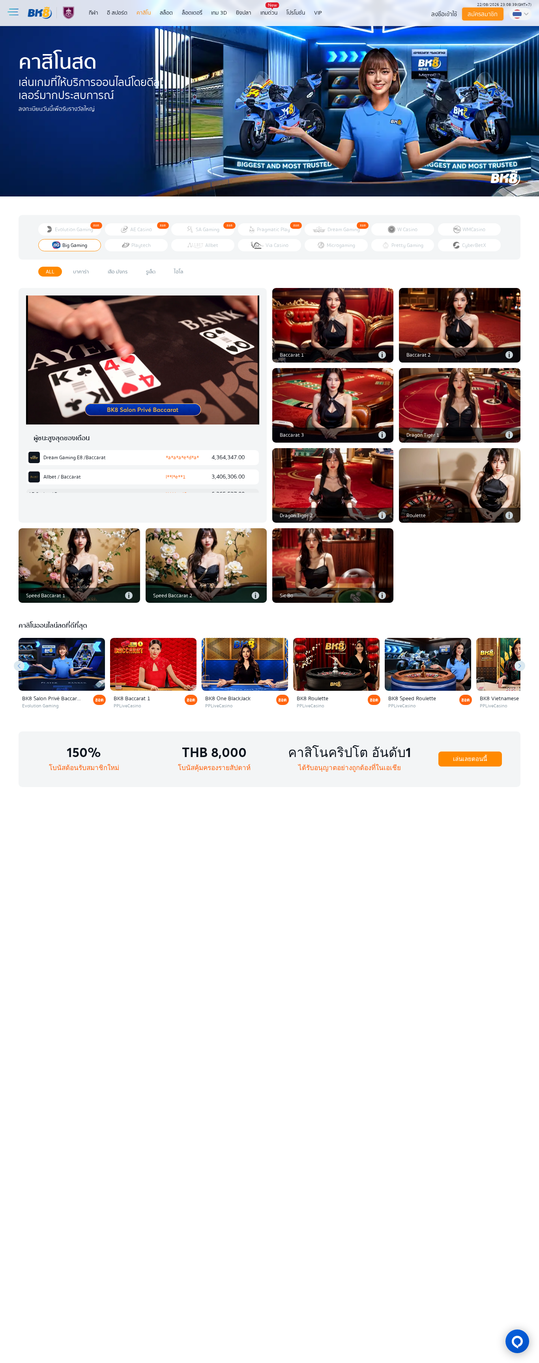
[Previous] (19, 665)
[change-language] (520, 14)
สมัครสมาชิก (483, 14)
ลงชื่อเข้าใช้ (444, 14)
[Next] (520, 665)
